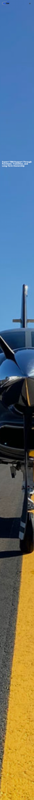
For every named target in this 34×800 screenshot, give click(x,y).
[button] (30, 3)
